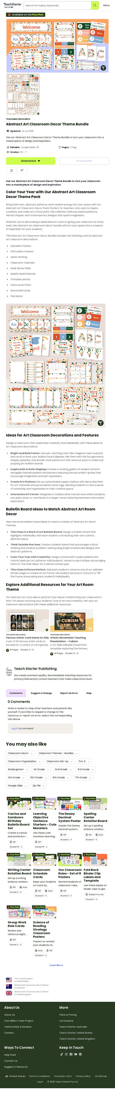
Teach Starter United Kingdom (77, 1039)
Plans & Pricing (68, 1015)
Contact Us (11, 1061)
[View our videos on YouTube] (75, 1054)
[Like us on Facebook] (71, 1054)
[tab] (16, 693)
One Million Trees (18, 1021)
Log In (40, 1081)
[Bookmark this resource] (11, 170)
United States (16, 1076)
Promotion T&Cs (63, 1076)
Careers (9, 1033)
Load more (56, 965)
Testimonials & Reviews (17, 1027)
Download (29, 161)
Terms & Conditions (39, 1076)
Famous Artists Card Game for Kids (27, 637)
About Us (9, 1015)
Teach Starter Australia (73, 1027)
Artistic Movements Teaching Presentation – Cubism (68, 639)
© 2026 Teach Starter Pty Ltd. (62, 1081)
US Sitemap (101, 1076)
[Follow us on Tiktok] (61, 1054)
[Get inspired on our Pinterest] (80, 1054)
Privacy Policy (83, 1076)
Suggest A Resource (16, 1067)
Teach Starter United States (75, 1033)
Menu (106, 5)
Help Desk (10, 1055)
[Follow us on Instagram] (66, 1054)
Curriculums (66, 1021)
